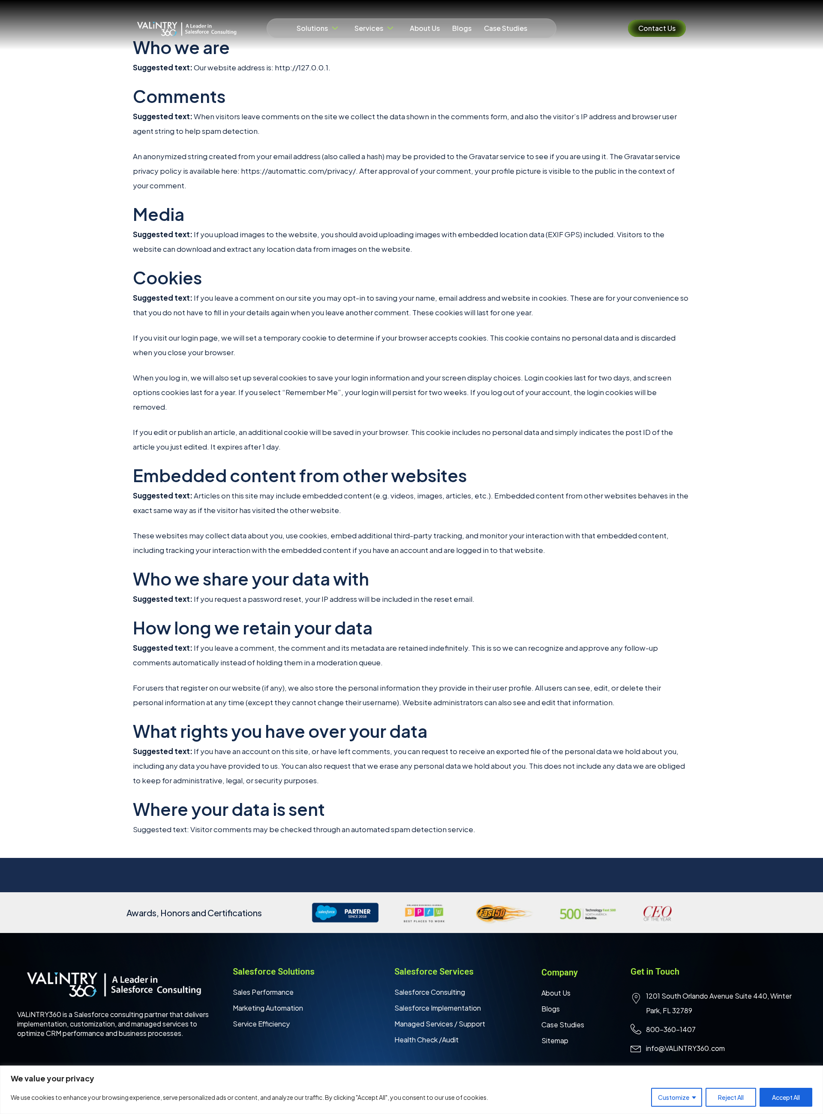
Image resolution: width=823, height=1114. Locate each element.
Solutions (312, 28)
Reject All (731, 1097)
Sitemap (554, 1040)
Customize (673, 1097)
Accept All (786, 1097)
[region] (411, 1090)
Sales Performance (263, 991)
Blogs (462, 28)
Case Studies (505, 28)
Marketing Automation (268, 1007)
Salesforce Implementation (437, 1007)
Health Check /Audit (426, 1039)
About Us (425, 28)
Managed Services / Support (439, 1023)
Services (368, 28)
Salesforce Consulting (429, 991)
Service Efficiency (261, 1023)
